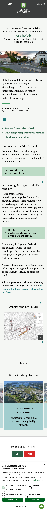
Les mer (40, 480)
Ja (17, 453)
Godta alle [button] (12, 500)
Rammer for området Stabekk (19, 128)
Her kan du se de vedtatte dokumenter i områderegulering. (23, 233)
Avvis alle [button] (34, 500)
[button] (23, 506)
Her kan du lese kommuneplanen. (16, 172)
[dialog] (23, 487)
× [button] (44, 465)
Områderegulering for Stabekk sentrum (24, 132)
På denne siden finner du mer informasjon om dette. (22, 289)
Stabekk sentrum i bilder (17, 137)
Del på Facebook (4, 120)
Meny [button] (9, 3)
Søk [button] (39, 3)
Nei (30, 453)
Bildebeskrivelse (13, 71)
